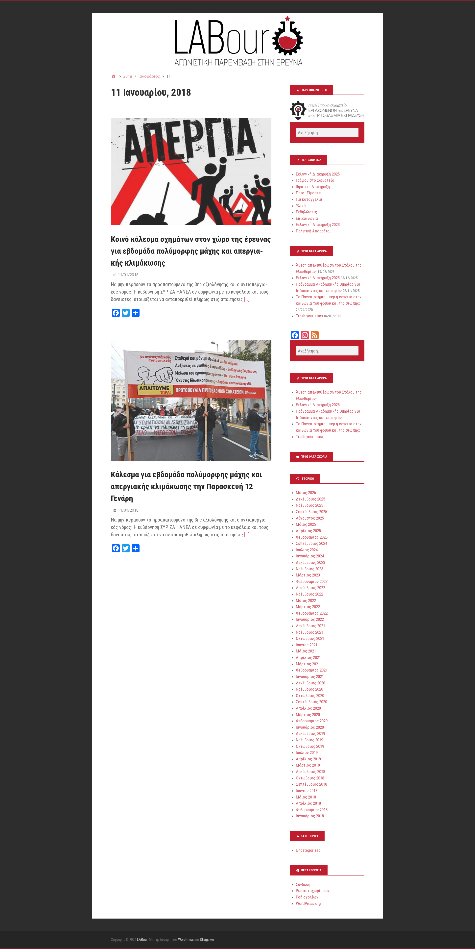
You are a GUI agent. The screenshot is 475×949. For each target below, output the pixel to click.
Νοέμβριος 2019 (309, 739)
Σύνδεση (303, 884)
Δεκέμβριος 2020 (310, 682)
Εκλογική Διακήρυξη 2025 (318, 174)
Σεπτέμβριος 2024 (311, 543)
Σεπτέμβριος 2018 (311, 784)
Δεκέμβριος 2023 (310, 562)
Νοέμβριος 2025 (309, 505)
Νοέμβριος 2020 (309, 689)
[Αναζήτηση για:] (327, 132)
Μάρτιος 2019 (308, 765)
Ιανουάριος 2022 (310, 619)
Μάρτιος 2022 (308, 606)
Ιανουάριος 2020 (310, 727)
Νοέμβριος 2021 (309, 632)
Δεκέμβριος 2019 (310, 733)
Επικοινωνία (307, 218)
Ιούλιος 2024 (307, 549)
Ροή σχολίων (307, 897)
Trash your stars (309, 315)
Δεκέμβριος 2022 (310, 587)
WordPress (186, 939)
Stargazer (207, 939)
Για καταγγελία (309, 199)
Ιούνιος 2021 (306, 644)
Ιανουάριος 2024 (310, 555)
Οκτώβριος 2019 (310, 746)
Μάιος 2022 (306, 600)
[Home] (114, 76)
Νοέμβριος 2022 (309, 594)
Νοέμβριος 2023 (309, 568)
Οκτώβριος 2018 (310, 777)
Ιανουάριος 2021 (310, 676)
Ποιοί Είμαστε (308, 192)
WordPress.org (308, 903)
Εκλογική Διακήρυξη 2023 (318, 224)
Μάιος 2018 (306, 797)
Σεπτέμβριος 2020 (311, 701)
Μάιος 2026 (306, 492)
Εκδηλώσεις (306, 211)
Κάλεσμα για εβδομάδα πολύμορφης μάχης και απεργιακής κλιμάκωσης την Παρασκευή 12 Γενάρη (186, 486)
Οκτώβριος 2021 (310, 638)
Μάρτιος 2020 (308, 714)
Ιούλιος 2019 (307, 752)
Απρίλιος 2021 (308, 657)
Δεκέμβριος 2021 (310, 625)
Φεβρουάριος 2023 (312, 581)
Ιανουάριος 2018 (310, 815)
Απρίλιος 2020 (308, 708)
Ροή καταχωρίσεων (313, 890)
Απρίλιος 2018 (308, 803)
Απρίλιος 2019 (308, 758)
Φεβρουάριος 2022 (312, 613)
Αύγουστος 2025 (310, 518)
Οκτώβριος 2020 (310, 695)
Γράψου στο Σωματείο (315, 180)
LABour (142, 939)
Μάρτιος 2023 (308, 575)
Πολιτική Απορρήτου (314, 230)
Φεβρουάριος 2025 (312, 537)
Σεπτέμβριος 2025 (311, 511)
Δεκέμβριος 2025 (310, 499)
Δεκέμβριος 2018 (310, 771)
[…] (246, 299)
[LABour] (237, 40)
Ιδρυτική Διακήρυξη (313, 186)
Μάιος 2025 (306, 524)
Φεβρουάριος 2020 (312, 720)
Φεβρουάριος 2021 (312, 670)
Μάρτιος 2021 (308, 663)
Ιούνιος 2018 (306, 790)
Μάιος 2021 (306, 651)
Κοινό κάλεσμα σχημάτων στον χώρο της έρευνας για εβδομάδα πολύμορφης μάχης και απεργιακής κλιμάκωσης (191, 251)
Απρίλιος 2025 (308, 530)
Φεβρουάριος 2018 (312, 809)
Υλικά (301, 205)
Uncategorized (308, 850)
